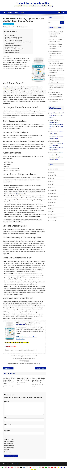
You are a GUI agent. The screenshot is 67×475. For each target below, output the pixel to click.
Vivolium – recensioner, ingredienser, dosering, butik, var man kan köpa (41, 368)
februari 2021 (53, 190)
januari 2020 (53, 202)
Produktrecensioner (12, 12)
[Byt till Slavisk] (61, 467)
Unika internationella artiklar (33, 3)
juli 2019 (52, 205)
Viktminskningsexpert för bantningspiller (14, 48)
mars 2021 (52, 187)
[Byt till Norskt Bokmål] (49, 467)
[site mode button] (60, 12)
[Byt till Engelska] (18, 467)
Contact (22, 12)
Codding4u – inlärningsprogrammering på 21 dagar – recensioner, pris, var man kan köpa (57, 79)
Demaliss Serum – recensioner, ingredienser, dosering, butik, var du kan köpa (9, 368)
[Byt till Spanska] (32, 469)
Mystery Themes (17, 463)
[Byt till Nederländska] (14, 467)
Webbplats (7, 430)
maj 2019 (52, 211)
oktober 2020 (53, 199)
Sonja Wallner (53, 113)
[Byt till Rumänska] (58, 467)
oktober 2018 (53, 220)
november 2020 (54, 196)
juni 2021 (52, 181)
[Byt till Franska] (27, 467)
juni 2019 (52, 208)
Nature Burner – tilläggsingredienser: (13, 45)
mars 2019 (52, 214)
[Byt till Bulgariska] (2, 467)
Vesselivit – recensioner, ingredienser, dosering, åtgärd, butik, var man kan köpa (56, 55)
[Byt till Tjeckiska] (8, 467)
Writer (14, 27)
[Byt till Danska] (11, 467)
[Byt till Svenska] (35, 469)
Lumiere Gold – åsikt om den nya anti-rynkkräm (23, 379)
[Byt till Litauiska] (45, 467)
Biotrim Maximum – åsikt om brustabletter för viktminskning (56, 34)
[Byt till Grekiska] (33, 467)
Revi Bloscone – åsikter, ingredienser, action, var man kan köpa (56, 46)
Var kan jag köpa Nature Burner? (12, 52)
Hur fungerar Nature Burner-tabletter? (14, 37)
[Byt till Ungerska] (36, 467)
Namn (6, 417)
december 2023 (54, 169)
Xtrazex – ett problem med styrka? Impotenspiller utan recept (57, 87)
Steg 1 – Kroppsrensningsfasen (14, 38)
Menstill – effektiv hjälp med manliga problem (56, 40)
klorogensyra (19, 193)
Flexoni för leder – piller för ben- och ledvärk (56, 100)
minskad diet (6, 89)
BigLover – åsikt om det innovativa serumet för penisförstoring (38, 380)
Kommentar (7, 401)
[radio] (20, 361)
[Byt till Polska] (52, 467)
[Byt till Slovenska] (64, 467)
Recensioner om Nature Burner (12, 50)
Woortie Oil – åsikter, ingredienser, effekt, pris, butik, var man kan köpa (56, 94)
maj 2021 (52, 184)
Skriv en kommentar (23, 27)
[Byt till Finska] (24, 467)
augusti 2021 (53, 175)
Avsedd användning (9, 43)
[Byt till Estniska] (21, 467)
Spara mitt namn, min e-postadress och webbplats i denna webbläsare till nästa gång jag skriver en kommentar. (9, 445)
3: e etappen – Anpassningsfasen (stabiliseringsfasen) (19, 41)
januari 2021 (53, 193)
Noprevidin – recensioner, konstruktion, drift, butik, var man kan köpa (57, 70)
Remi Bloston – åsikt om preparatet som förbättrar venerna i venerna (9, 381)
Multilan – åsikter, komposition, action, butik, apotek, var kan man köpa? (56, 63)
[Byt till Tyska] (30, 467)
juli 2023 (52, 172)
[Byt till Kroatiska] (5, 467)
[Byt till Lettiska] (42, 467)
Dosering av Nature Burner (11, 47)
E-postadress (8, 424)
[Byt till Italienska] (39, 467)
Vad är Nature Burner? (10, 35)
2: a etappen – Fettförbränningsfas (14, 40)
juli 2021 (52, 178)
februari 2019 (53, 217)
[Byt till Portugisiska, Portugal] (55, 467)
